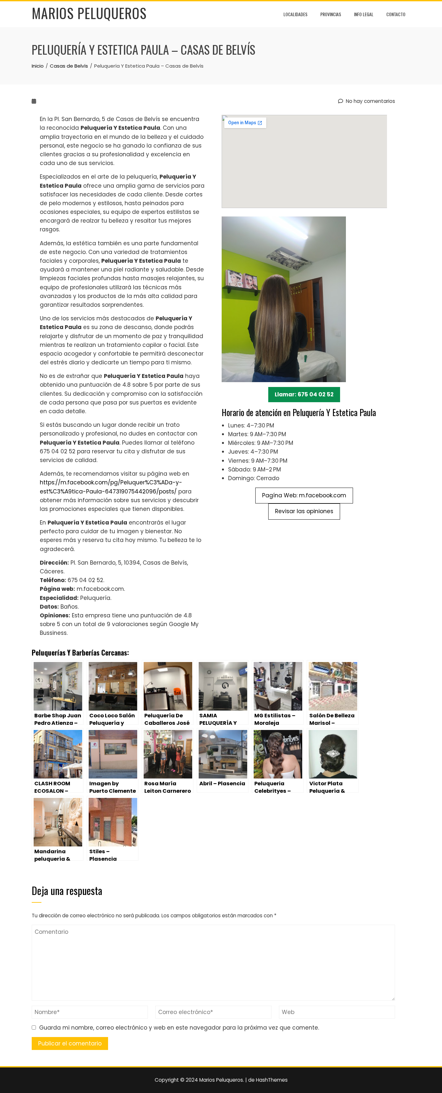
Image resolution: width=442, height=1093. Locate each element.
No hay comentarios (370, 101)
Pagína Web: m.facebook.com (304, 495)
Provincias (330, 14)
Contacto (395, 14)
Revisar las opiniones (304, 511)
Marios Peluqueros (89, 13)
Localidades (295, 14)
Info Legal (363, 14)
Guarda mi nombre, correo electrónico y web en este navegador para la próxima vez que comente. (179, 1028)
